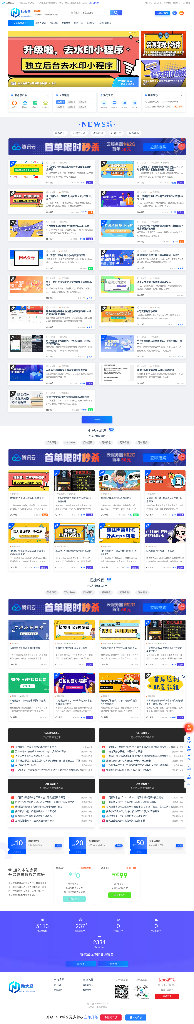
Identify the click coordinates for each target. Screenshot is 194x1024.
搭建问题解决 (105, 23)
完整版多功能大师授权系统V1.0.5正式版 (68, 226)
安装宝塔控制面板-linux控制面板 (25, 648)
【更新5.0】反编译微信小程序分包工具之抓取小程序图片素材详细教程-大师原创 (56, 770)
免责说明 (58, 990)
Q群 (189, 750)
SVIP (189, 729)
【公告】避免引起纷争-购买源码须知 (66, 255)
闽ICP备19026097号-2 (97, 1004)
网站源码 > (52, 784)
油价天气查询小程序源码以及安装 (154, 282)
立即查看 (80, 964)
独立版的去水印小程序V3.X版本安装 (26, 498)
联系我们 (186, 3)
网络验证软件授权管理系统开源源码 (33, 816)
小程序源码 (40, 23)
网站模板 (106, 442)
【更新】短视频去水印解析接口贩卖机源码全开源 (40, 797)
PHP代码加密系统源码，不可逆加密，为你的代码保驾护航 (44, 802)
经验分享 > (143, 733)
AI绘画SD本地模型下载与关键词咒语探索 (66, 370)
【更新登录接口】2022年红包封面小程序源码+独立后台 (134, 797)
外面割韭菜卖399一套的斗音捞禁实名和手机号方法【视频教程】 (139, 765)
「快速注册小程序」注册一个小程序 (124, 751)
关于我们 (58, 985)
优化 (189, 769)
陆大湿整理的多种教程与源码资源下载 (119, 648)
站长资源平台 (22, 23)
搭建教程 (66, 23)
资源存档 (176, 3)
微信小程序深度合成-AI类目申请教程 (155, 370)
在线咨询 (167, 996)
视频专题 (90, 23)
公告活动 (63, 251)
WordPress (69, 442)
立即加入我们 (94, 3)
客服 (189, 742)
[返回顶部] (188, 784)
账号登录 (112, 1017)
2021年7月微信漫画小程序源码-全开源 (73, 551)
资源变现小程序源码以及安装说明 (71, 648)
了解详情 (113, 964)
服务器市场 (21, 95)
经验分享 (78, 23)
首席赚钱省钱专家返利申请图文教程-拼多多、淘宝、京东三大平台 (139, 807)
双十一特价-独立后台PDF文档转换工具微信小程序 (40, 751)
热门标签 (158, 3)
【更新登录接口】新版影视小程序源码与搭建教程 (131, 802)
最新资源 (60, 133)
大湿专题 (64, 95)
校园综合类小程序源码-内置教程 (116, 498)
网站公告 (148, 3)
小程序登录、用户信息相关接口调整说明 (126, 816)
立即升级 (91, 1017)
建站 (189, 759)
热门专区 (108, 95)
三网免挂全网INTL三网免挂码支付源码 (34, 821)
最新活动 (153, 95)
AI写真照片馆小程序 (147, 311)
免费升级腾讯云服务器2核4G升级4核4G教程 (128, 770)
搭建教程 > (143, 784)
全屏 (189, 778)
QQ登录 (137, 1017)
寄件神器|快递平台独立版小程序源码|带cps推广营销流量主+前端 (47, 761)
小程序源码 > (53, 733)
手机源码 (51, 442)
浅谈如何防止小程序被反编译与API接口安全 (128, 761)
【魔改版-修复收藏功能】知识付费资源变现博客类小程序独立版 (138, 756)
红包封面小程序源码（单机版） (161, 551)
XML (92, 1007)
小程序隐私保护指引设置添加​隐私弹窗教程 (67, 397)
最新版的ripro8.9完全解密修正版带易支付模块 (38, 807)
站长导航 (103, 1007)
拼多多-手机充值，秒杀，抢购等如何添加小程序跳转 (132, 811)
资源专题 (167, 3)
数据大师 (87, 990)
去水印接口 (88, 985)
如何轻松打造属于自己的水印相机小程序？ (158, 255)
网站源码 (54, 23)
